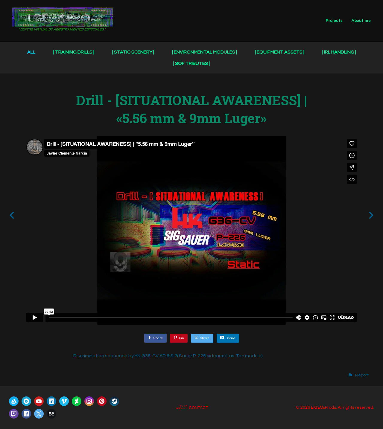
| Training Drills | (73, 52)
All (31, 52)
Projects (334, 21)
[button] (358, 375)
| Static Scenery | (133, 52)
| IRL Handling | (339, 52)
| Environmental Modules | (204, 52)
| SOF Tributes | (191, 63)
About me (361, 21)
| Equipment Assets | (279, 52)
